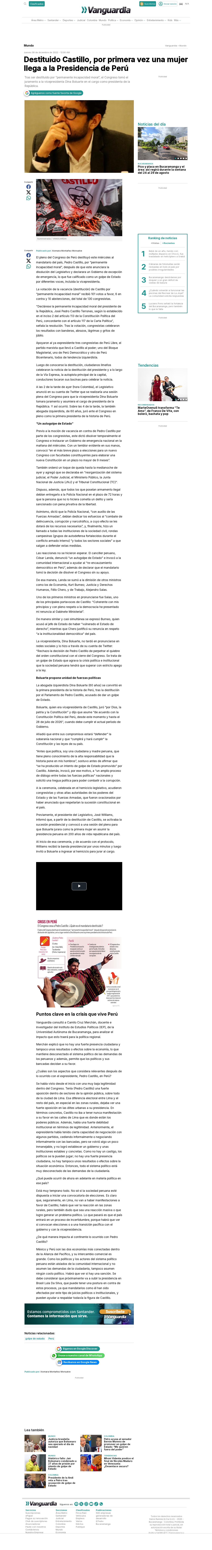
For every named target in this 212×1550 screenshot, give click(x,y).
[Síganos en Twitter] (81, 1504)
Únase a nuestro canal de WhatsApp (80, 1355)
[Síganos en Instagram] (86, 1504)
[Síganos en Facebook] (76, 1504)
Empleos (80, 1518)
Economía (125, 20)
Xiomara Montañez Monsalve (67, 250)
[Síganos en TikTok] (96, 1504)
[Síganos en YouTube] (91, 1504)
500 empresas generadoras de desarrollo (104, 1516)
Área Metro (37, 20)
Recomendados (146, 405)
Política (112, 20)
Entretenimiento (155, 20)
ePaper (29, 1515)
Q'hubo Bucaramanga (103, 1522)
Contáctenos (32, 1529)
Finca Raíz (81, 1513)
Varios (79, 1521)
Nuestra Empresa (34, 1532)
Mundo (102, 20)
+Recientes (168, 243)
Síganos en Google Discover (80, 1348)
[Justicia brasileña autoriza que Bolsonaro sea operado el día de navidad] (35, 1443)
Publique (80, 1526)
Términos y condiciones (166, 1530)
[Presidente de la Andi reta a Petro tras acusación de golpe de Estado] (35, 1481)
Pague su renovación (37, 1518)
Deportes (68, 20)
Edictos (79, 1524)
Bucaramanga (145, 164)
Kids (170, 20)
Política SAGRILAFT (158, 1533)
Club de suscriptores (36, 1521)
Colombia (92, 20)
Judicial (81, 20)
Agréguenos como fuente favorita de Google (56, 93)
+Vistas (155, 243)
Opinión (138, 20)
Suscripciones (33, 1513)
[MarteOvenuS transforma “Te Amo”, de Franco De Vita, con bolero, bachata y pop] (162, 384)
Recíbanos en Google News (80, 1362)
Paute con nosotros (36, 1526)
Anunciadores (33, 1524)
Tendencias (110, 1455)
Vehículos (81, 1515)
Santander (53, 20)
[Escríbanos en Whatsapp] (101, 1504)
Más (176, 20)
